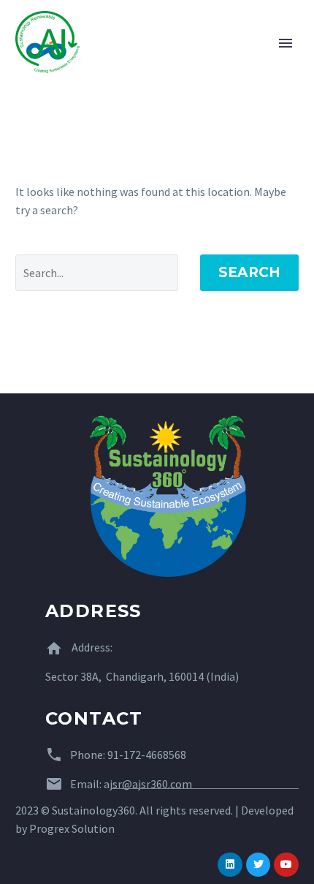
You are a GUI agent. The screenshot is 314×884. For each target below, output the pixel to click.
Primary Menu (285, 43)
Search (249, 272)
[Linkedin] (230, 865)
